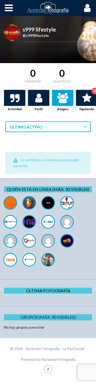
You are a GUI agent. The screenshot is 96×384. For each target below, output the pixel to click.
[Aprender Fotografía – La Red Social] (48, 8)
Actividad (15, 109)
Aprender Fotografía (58, 359)
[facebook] (48, 369)
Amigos (63, 109)
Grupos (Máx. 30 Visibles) (48, 317)
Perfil (39, 109)
